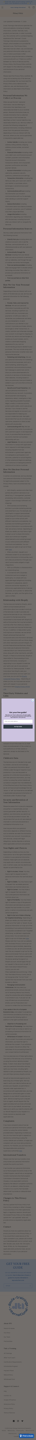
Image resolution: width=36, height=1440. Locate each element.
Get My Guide (18, 726)
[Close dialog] (32, 700)
